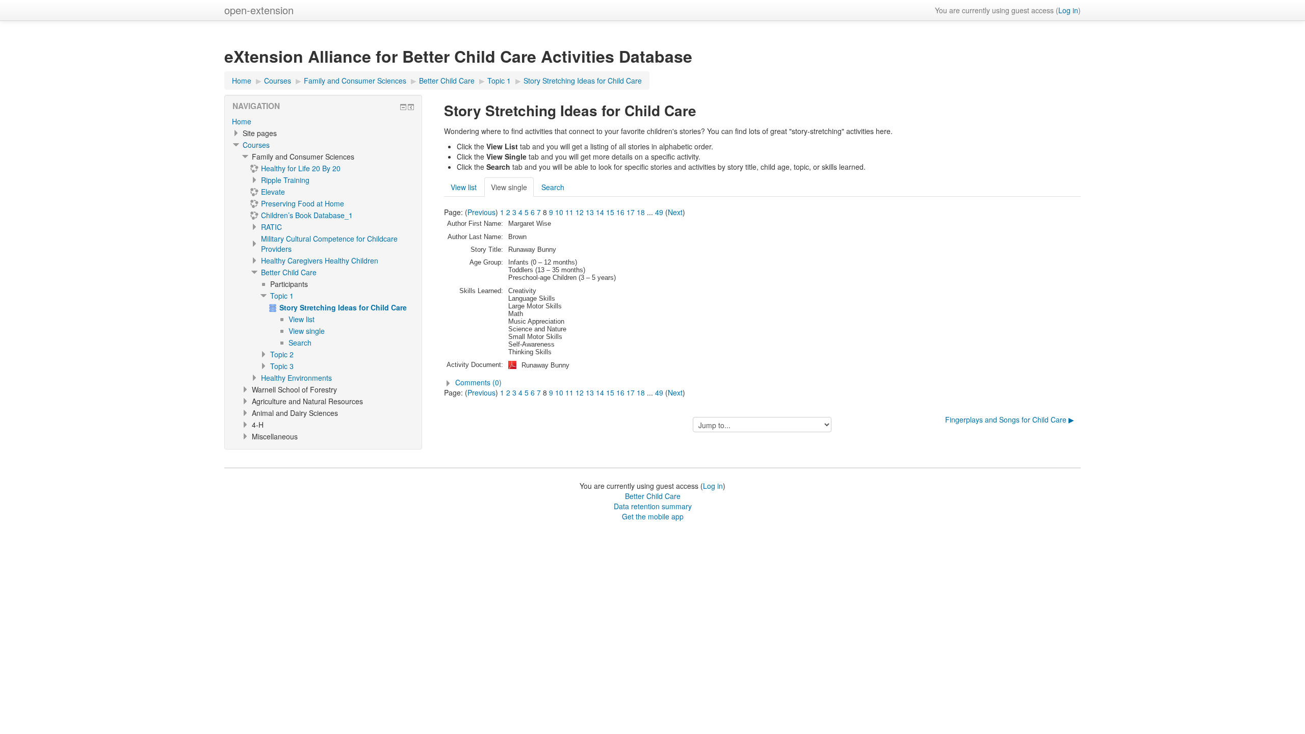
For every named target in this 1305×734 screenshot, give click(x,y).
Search (552, 187)
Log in (1068, 10)
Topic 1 (282, 296)
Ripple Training (285, 180)
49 (659, 212)
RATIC (271, 227)
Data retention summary (653, 506)
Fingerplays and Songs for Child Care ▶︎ (1009, 419)
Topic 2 (282, 354)
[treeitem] (323, 121)
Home (241, 121)
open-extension (259, 10)
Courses (256, 145)
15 (610, 212)
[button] (762, 382)
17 (631, 212)
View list (464, 187)
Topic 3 (282, 366)
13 (590, 212)
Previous (481, 212)
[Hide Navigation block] (403, 107)
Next (675, 212)
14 (600, 212)
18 (641, 212)
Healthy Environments (296, 378)
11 (569, 212)
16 (620, 212)
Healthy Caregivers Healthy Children (319, 260)
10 (559, 212)
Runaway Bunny (545, 365)
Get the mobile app (653, 516)
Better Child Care (289, 272)
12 (580, 212)
